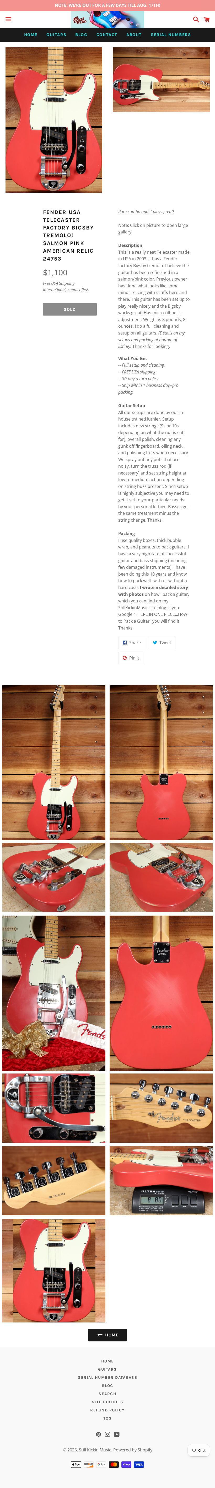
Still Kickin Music (95, 1450)
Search (107, 1393)
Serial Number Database (107, 1377)
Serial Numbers (171, 34)
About (134, 34)
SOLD (70, 309)
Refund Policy (107, 1410)
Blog (81, 34)
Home (30, 34)
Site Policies (107, 1402)
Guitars (56, 34)
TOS (107, 1418)
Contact (106, 34)
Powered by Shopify (132, 1450)
